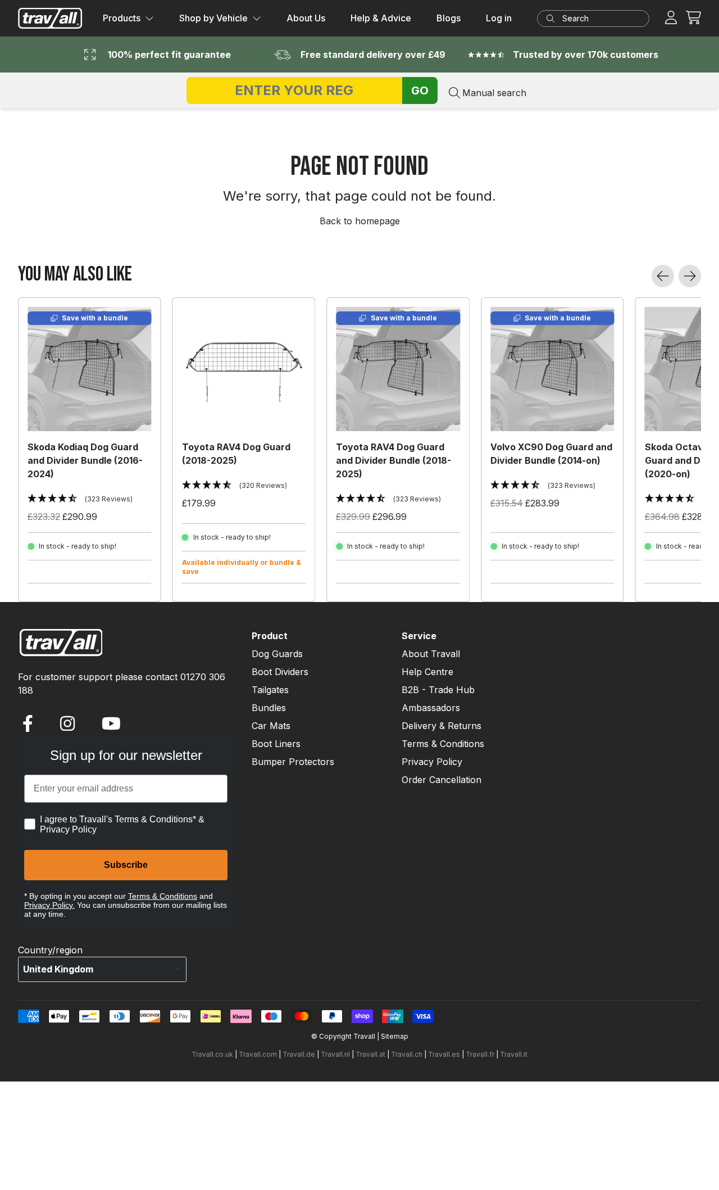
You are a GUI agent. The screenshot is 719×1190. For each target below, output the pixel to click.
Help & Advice (381, 18)
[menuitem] (128, 18)
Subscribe (126, 865)
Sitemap (394, 1036)
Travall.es (444, 1054)
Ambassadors (431, 707)
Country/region (50, 950)
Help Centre (427, 671)
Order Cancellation (441, 779)
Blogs (448, 18)
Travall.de (299, 1054)
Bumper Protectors (293, 761)
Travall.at (370, 1054)
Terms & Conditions (162, 896)
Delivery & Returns (441, 725)
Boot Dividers (280, 671)
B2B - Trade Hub (438, 689)
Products (121, 18)
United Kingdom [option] (58, 969)
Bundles (269, 707)
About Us (305, 18)
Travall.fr (480, 1054)
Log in (499, 18)
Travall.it (513, 1054)
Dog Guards (277, 653)
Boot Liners (276, 743)
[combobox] (598, 18)
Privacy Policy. (49, 905)
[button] (693, 18)
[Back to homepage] (50, 18)
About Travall (431, 653)
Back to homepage (360, 221)
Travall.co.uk (212, 1054)
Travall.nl (335, 1054)
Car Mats (271, 725)
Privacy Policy (432, 761)
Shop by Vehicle (213, 18)
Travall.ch (406, 1054)
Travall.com (258, 1054)
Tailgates (270, 689)
